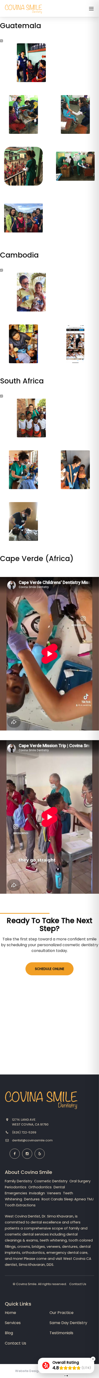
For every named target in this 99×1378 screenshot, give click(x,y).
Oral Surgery (80, 1181)
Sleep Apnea (75, 1199)
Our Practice (62, 1312)
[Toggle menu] (91, 9)
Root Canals (52, 1199)
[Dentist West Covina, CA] (23, 14)
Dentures (32, 1199)
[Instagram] (27, 1154)
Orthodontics (40, 1187)
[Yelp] (40, 1154)
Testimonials (61, 1333)
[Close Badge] (93, 1359)
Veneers (54, 1193)
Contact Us (77, 1284)
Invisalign (37, 1193)
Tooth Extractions (20, 1205)
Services (13, 1323)
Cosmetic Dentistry (51, 1181)
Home (10, 1312)
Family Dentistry (19, 1181)
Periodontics (16, 1187)
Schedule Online (49, 968)
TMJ (90, 1199)
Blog (9, 1333)
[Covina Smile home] (41, 1100)
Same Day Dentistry (68, 1323)
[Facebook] (15, 1154)
